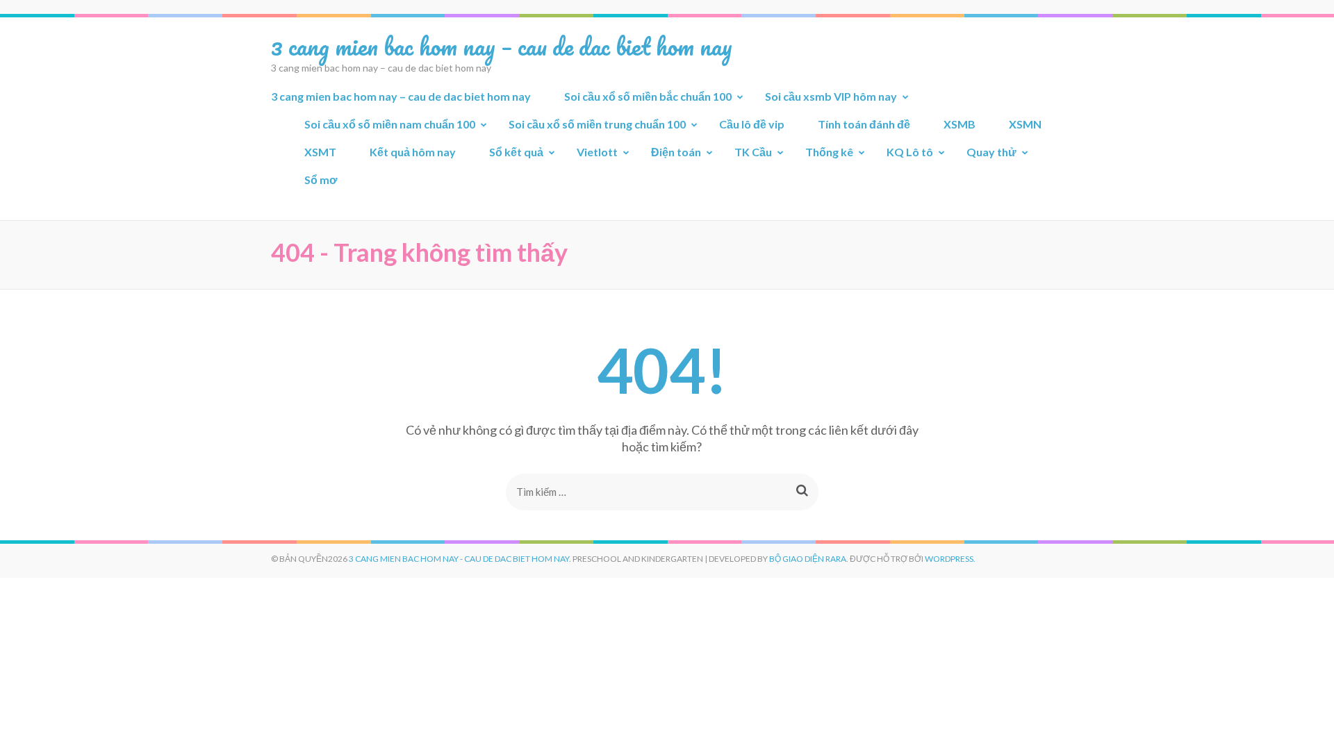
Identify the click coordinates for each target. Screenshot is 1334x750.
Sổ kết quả (516, 151)
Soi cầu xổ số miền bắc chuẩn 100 (648, 96)
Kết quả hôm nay (413, 151)
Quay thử (991, 151)
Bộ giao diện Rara (807, 558)
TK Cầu (753, 151)
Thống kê (829, 151)
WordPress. (950, 558)
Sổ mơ (320, 179)
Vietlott (597, 151)
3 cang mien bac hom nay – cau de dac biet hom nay (501, 45)
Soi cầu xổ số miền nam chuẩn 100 (389, 124)
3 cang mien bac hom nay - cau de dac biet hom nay (459, 558)
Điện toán (676, 151)
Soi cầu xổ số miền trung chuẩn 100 (597, 124)
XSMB (959, 124)
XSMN (1025, 124)
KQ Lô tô (910, 151)
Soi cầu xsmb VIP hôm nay (831, 96)
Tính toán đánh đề (864, 124)
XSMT (320, 151)
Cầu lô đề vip (751, 124)
